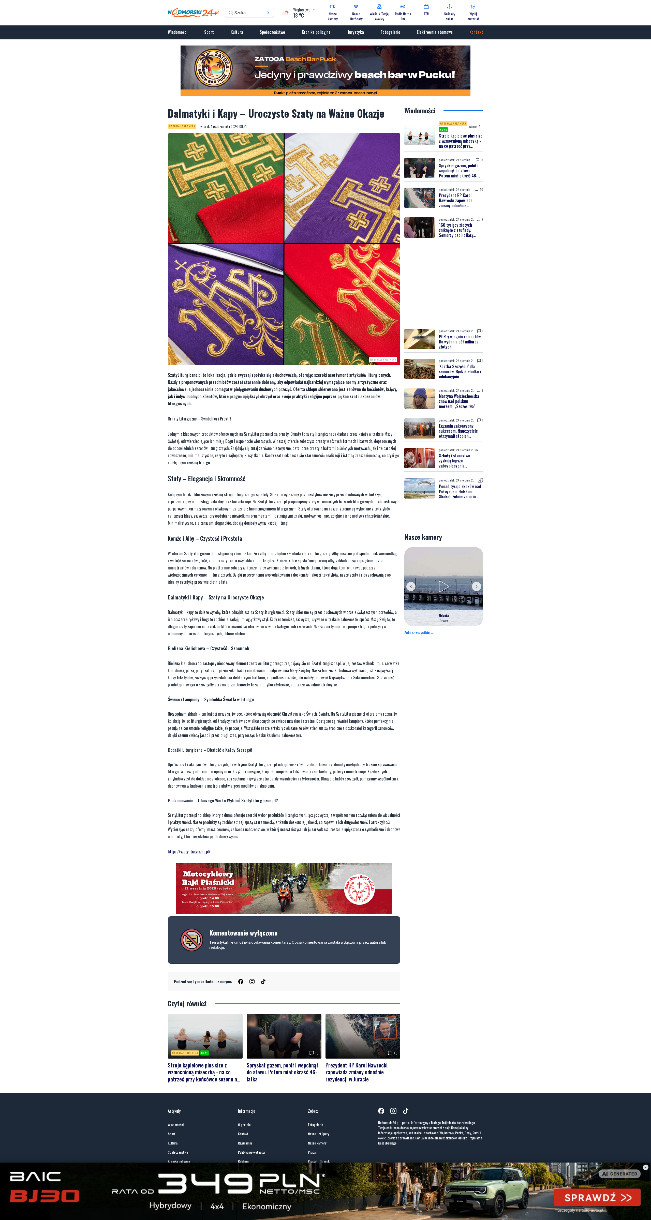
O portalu (244, 1124)
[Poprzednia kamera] (411, 586)
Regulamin (245, 1143)
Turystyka (355, 32)
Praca (312, 1152)
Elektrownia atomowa (435, 32)
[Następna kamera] (476, 586)
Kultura (237, 32)
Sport (209, 32)
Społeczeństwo (272, 32)
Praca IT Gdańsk (319, 1161)
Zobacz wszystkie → (419, 632)
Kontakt (476, 32)
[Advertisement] (443, 285)
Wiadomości (177, 32)
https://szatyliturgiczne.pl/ (189, 852)
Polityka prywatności (251, 1152)
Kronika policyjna (316, 32)
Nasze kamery (317, 1143)
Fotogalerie (390, 32)
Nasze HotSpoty (318, 1133)
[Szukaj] (268, 12)
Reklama (243, 1161)
